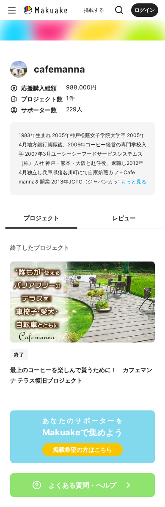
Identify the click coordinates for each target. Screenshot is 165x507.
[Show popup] (119, 10)
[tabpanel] (82, 313)
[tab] (41, 218)
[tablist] (82, 218)
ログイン (145, 10)
